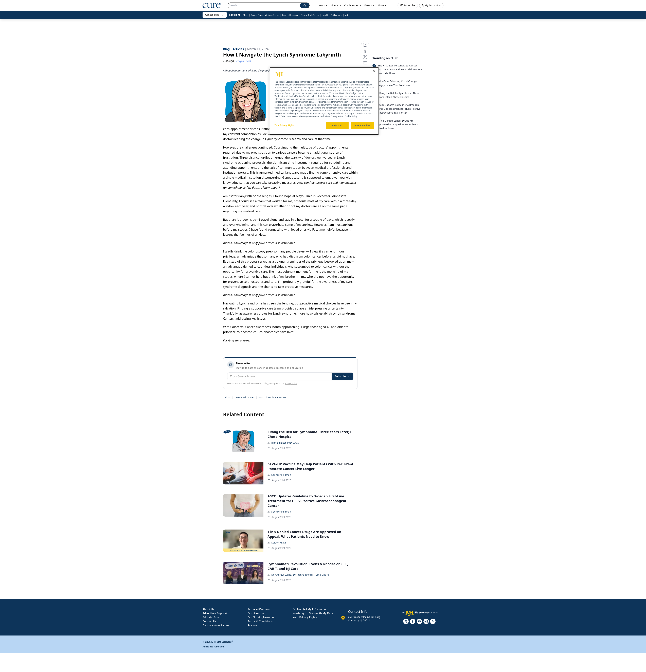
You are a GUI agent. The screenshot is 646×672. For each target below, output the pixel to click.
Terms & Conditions (260, 621)
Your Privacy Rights (305, 617)
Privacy (252, 625)
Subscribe (340, 376)
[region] (324, 101)
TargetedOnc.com (259, 609)
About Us (208, 609)
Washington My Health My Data (313, 613)
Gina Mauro (322, 574)
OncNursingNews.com (262, 617)
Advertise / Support (215, 613)
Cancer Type (212, 14)
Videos (348, 15)
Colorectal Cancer (245, 397)
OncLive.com (256, 613)
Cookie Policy (351, 116)
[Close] (374, 71)
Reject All (337, 125)
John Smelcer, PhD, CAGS (285, 442)
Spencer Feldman (281, 474)
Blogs (245, 15)
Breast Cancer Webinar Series (265, 15)
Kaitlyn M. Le (278, 542)
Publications (336, 15)
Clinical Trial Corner (310, 15)
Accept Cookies (362, 125)
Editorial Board (212, 617)
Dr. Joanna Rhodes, (303, 574)
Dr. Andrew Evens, (281, 574)
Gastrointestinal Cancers (272, 397)
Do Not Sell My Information (310, 609)
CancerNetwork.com (216, 625)
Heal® (325, 15)
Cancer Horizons (290, 15)
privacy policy (290, 383)
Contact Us (210, 621)
